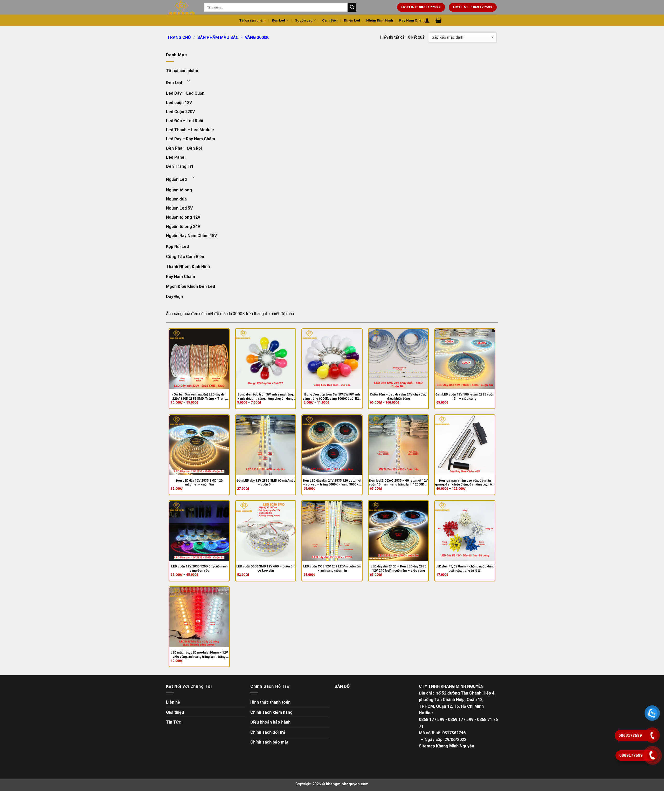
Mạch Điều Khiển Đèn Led (190, 286)
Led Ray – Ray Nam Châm (190, 138)
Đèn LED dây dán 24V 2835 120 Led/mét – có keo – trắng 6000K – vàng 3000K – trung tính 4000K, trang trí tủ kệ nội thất (332, 483)
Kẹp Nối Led (177, 246)
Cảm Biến (330, 20)
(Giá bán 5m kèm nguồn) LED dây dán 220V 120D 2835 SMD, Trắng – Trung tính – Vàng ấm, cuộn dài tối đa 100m (199, 397)
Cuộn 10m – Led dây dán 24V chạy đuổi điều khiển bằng (398, 396)
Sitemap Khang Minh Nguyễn (446, 746)
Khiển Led (352, 20)
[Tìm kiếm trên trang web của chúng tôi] (352, 7)
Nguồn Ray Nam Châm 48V (191, 235)
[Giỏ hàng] (438, 20)
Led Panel (175, 157)
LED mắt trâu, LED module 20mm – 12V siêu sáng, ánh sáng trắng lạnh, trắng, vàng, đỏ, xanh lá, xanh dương (199, 655)
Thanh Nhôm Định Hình (188, 266)
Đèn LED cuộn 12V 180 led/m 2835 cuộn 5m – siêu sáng (464, 396)
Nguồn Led (304, 20)
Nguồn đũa (176, 199)
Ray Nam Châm (412, 20)
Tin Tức (173, 722)
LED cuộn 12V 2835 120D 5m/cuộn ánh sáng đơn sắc (199, 568)
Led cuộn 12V (179, 102)
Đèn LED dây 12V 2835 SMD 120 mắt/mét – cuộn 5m (199, 483)
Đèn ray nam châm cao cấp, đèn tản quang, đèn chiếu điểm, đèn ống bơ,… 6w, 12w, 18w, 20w (465, 483)
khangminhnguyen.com (347, 784)
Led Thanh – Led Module (190, 129)
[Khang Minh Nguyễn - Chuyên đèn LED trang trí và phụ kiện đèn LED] (181, 7)
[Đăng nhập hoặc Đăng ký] (427, 20)
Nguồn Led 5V (179, 208)
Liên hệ (173, 702)
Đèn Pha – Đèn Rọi (184, 148)
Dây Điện (174, 296)
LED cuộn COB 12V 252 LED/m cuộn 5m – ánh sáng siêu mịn (332, 568)
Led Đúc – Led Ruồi (184, 120)
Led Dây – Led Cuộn (185, 93)
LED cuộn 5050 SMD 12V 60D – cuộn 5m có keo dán (265, 568)
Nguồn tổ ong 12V (183, 217)
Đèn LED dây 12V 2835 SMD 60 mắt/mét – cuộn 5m (266, 483)
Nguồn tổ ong (179, 190)
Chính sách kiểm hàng (271, 712)
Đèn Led (278, 20)
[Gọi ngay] (652, 755)
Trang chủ (179, 37)
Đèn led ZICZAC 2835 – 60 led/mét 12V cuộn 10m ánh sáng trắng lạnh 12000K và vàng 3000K (398, 483)
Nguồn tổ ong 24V (183, 226)
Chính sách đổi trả (267, 732)
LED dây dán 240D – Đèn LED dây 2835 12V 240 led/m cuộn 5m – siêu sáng (398, 568)
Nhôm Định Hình (379, 20)
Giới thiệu (175, 712)
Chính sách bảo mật (269, 742)
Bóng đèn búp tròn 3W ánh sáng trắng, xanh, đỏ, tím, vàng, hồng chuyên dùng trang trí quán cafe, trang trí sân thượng (266, 397)
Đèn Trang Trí (179, 166)
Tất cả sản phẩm (252, 20)
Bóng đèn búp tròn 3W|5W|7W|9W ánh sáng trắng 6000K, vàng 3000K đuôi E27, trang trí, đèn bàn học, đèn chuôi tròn (332, 397)
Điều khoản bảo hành (270, 722)
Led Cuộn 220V (180, 111)
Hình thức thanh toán (270, 702)
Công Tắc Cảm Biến (185, 256)
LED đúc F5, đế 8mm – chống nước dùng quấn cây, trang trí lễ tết (464, 568)
